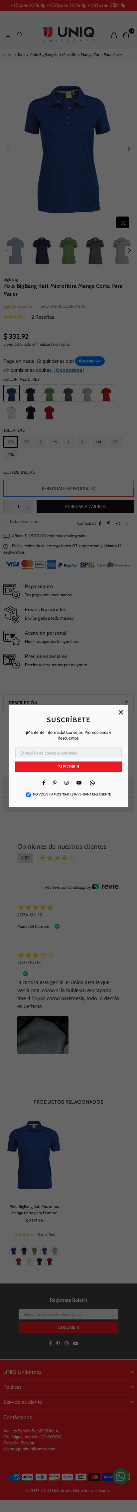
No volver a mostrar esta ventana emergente (72, 794)
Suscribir (68, 766)
